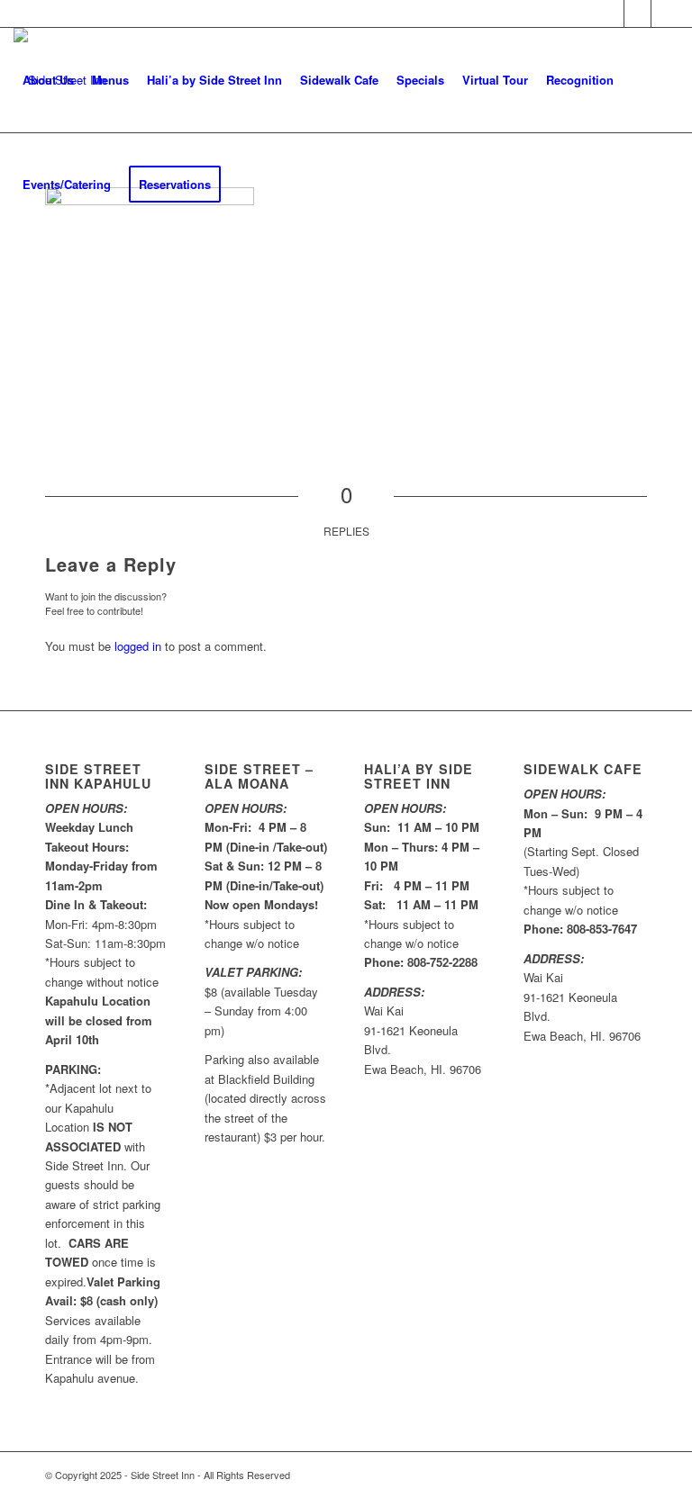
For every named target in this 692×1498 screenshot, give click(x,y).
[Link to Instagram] (664, 13)
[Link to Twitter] (637, 13)
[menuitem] (48, 80)
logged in (137, 645)
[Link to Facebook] (610, 13)
